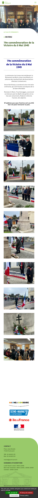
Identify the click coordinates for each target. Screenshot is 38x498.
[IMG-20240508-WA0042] (19, 283)
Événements (14, 32)
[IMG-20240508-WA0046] (19, 258)
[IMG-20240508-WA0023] (19, 156)
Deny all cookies (26, 493)
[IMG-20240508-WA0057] (19, 360)
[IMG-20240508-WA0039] (19, 181)
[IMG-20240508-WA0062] (19, 309)
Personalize (14, 495)
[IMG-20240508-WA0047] (19, 131)
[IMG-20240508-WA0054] (19, 334)
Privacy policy (24, 495)
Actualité (7, 32)
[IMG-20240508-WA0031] (19, 232)
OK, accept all (12, 493)
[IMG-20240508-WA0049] (19, 207)
